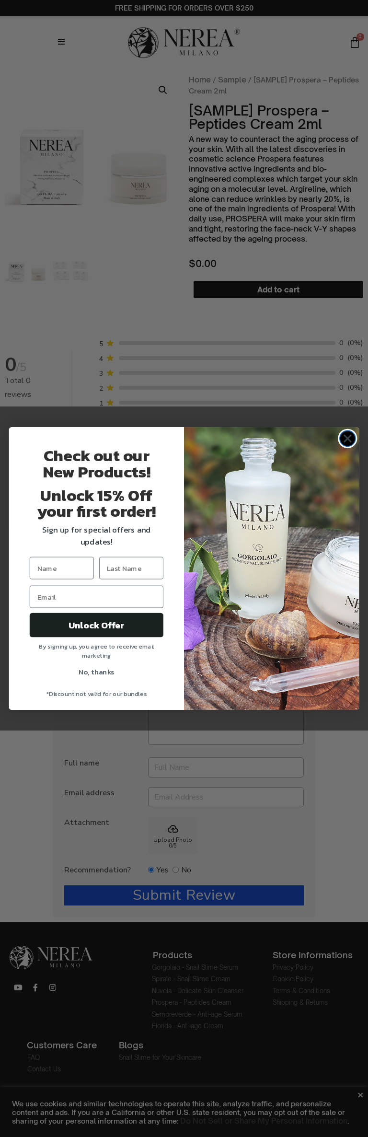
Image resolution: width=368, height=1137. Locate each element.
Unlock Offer (97, 625)
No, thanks (97, 671)
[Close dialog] (348, 438)
